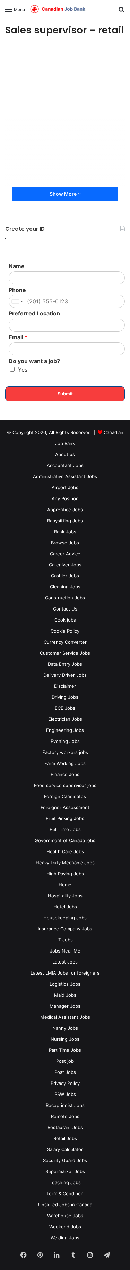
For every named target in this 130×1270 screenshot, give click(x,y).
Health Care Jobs (65, 851)
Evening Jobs (65, 741)
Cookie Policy (65, 631)
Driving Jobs (65, 697)
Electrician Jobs (65, 719)
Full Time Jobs (65, 829)
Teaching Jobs (65, 1182)
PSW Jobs (65, 1094)
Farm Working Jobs (65, 763)
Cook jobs (65, 620)
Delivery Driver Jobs (65, 675)
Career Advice (65, 553)
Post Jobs (65, 1072)
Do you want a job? (34, 360)
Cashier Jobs (65, 575)
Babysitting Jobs (65, 520)
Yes (22, 369)
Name (17, 266)
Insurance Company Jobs (65, 928)
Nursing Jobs (65, 1039)
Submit (65, 393)
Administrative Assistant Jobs (65, 476)
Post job (65, 1061)
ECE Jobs (65, 708)
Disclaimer (65, 686)
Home (65, 884)
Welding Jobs (65, 1237)
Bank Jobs (65, 531)
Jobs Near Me (65, 951)
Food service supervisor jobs (65, 785)
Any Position (65, 498)
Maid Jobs (65, 995)
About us (65, 454)
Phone (17, 289)
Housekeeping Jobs (65, 917)
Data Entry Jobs (65, 664)
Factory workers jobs (65, 752)
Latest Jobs (65, 962)
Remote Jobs (65, 1116)
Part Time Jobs (65, 1050)
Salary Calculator (65, 1149)
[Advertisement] (65, 113)
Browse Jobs (65, 542)
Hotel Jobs (65, 906)
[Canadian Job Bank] (58, 9)
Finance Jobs (65, 774)
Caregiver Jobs (65, 564)
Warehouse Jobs (65, 1215)
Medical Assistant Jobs (65, 1017)
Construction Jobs (65, 598)
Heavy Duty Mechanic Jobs (65, 862)
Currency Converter (65, 642)
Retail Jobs (65, 1138)
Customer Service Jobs (65, 653)
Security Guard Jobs (65, 1160)
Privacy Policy (65, 1083)
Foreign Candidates (65, 796)
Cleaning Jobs (65, 586)
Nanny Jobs (65, 1028)
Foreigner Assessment (65, 807)
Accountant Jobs (65, 465)
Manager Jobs (65, 1006)
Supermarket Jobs (65, 1171)
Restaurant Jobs (65, 1127)
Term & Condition (65, 1193)
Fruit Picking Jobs (65, 818)
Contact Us (65, 609)
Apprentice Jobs (65, 509)
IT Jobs (65, 940)
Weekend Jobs (65, 1226)
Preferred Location (34, 313)
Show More (64, 194)
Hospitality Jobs (65, 895)
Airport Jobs (65, 487)
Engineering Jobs (65, 730)
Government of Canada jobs (65, 840)
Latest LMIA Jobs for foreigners (65, 973)
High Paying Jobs (65, 873)
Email (18, 337)
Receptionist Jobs (65, 1105)
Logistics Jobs (65, 984)
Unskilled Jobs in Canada (65, 1204)
